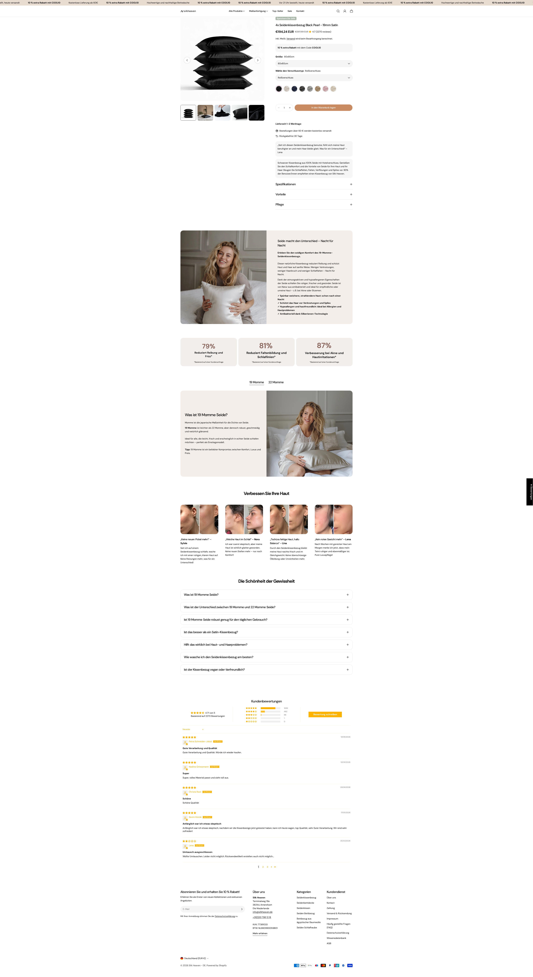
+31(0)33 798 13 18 (262, 917)
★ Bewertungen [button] (531, 492)
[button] (310, 31)
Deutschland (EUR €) (195, 958)
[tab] (256, 382)
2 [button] (263, 866)
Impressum (332, 918)
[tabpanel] (266, 434)
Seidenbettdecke (305, 902)
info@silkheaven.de (262, 912)
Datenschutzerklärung (225, 916)
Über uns (331, 897)
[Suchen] (338, 11)
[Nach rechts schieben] (257, 60)
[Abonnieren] (242, 909)
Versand (290, 38)
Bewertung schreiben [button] (325, 714)
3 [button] (267, 866)
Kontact (331, 902)
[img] (189, 737)
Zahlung (331, 908)
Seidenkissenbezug (306, 897)
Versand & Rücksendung (339, 913)
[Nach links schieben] (187, 60)
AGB (329, 943)
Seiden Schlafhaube (307, 927)
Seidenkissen (303, 908)
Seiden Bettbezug (306, 913)
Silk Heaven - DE (197, 965)
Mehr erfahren (260, 933)
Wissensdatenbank (336, 938)
